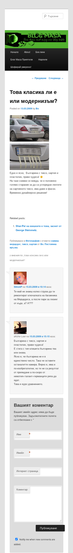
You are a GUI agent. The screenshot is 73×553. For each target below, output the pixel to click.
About (27, 51)
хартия (33, 244)
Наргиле (42, 59)
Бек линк (40, 51)
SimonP (18, 286)
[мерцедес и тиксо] (29, 169)
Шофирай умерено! (20, 66)
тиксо (25, 244)
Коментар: (22, 489)
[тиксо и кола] (29, 140)
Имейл (23, 453)
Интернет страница (27, 471)
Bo (37, 108)
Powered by (56, 237)
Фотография (32, 240)
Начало (14, 51)
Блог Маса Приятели (21, 59)
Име (23, 434)
